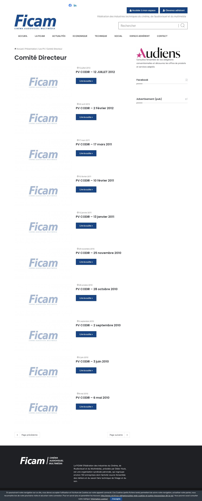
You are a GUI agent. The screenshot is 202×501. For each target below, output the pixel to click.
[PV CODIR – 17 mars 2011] (43, 155)
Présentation (31, 49)
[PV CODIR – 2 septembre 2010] (43, 336)
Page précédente (30, 435)
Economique (80, 36)
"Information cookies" (99, 499)
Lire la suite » (86, 81)
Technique (101, 36)
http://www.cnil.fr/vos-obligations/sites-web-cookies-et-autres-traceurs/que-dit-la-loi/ (137, 495)
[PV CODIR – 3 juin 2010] (43, 372)
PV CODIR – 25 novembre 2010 (98, 253)
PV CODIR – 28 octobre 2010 (97, 289)
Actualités (58, 36)
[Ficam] (35, 22)
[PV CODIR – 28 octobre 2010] (43, 299)
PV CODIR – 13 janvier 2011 (95, 217)
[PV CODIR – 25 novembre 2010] (43, 263)
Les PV (42, 49)
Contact (162, 36)
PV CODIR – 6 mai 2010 (92, 398)
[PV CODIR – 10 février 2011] (43, 191)
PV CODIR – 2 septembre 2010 (98, 325)
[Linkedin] (75, 5)
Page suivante (116, 435)
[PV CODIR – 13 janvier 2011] (43, 227)
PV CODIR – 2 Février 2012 (95, 108)
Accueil (23, 36)
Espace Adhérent (140, 36)
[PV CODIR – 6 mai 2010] (43, 408)
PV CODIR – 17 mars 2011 (94, 144)
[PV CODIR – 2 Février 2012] (43, 118)
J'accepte (116, 499)
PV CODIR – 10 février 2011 (95, 180)
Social (118, 36)
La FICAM (40, 36)
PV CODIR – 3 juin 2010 (92, 361)
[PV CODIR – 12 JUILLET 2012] (43, 82)
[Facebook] (70, 5)
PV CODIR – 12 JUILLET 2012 (95, 72)
